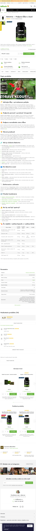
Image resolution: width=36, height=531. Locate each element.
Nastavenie (6, 529)
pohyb (6, 128)
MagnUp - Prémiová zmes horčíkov (8, 197)
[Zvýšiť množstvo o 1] (22, 54)
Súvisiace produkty (25, 71)
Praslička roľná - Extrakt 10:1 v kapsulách (9, 201)
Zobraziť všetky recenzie (18, 349)
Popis (2, 71)
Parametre (7, 71)
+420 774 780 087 (31, 6)
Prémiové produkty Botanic (30, 272)
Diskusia (19, 71)
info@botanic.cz (19, 499)
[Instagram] (22, 506)
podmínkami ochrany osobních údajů (17, 485)
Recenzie (8, 2)
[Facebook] (20, 506)
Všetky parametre (17, 305)
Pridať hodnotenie (18, 323)
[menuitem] (3, 10)
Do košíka (29, 53)
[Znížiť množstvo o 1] (19, 54)
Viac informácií (29, 45)
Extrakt (10, 145)
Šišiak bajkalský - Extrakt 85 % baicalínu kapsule (11, 199)
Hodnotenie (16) (13, 71)
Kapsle (34, 280)
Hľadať (24, 6)
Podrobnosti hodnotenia (18, 18)
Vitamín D (3, 162)
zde (4, 527)
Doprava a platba (3, 2)
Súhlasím (29, 525)
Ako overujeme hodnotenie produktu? (7, 325)
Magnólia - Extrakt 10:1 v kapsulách (8, 203)
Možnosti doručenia (33, 49)
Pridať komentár (10, 360)
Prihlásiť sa (29, 482)
